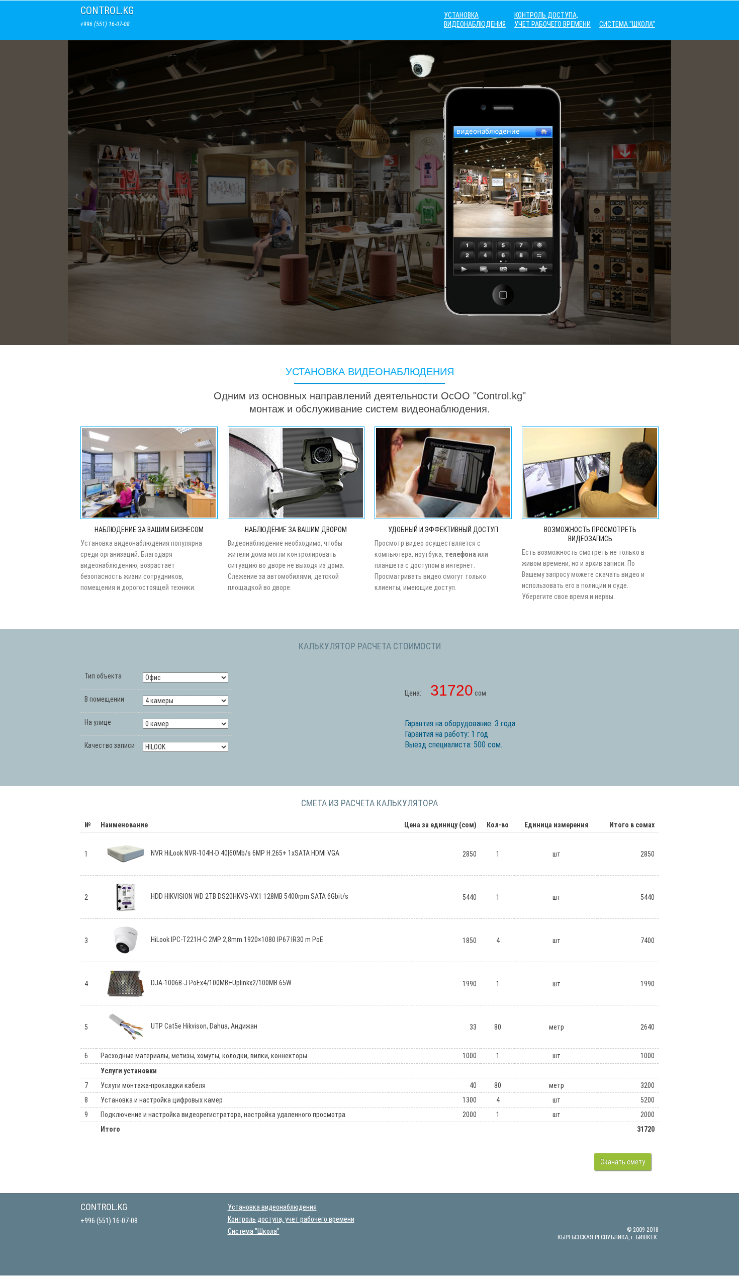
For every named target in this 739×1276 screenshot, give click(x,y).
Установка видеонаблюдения (475, 19)
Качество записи (109, 745)
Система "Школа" (627, 24)
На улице (97, 722)
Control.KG (107, 11)
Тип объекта (103, 676)
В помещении (104, 699)
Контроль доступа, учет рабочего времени (552, 19)
